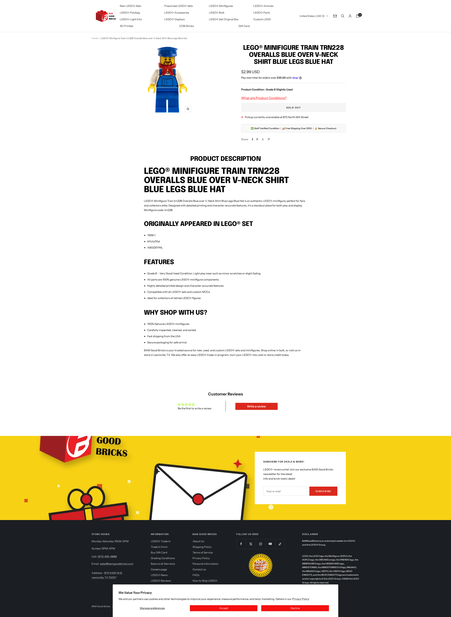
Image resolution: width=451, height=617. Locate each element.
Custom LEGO (262, 19)
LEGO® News (159, 575)
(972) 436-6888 (107, 556)
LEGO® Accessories (176, 12)
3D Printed (126, 26)
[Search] (342, 16)
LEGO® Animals (263, 6)
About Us (198, 541)
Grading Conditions (163, 558)
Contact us (199, 569)
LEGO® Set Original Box (224, 19)
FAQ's (196, 575)
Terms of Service (203, 552)
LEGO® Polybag (130, 12)
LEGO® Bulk (216, 12)
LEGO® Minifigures (221, 6)
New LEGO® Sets (130, 6)
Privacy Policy (300, 599)
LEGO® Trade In (161, 541)
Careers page (159, 569)
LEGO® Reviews (161, 580)
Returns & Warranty (163, 563)
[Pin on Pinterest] (257, 139)
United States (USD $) (312, 16)
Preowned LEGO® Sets (178, 6)
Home (95, 38)
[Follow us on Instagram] (260, 544)
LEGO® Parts (261, 12)
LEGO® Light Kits (131, 19)
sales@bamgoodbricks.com (116, 563)
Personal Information (205, 563)
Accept (223, 608)
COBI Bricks (186, 26)
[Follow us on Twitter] (251, 544)
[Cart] (357, 16)
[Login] (350, 15)
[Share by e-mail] (268, 139)
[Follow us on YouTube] (270, 544)
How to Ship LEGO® (205, 580)
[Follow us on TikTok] (280, 544)
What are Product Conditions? (263, 98)
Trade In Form (159, 547)
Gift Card (244, 26)
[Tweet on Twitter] (262, 139)
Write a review (256, 406)
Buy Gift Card (159, 552)
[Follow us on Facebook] (241, 544)
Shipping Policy (202, 547)
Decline (295, 608)
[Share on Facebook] (252, 139)
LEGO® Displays (174, 19)
